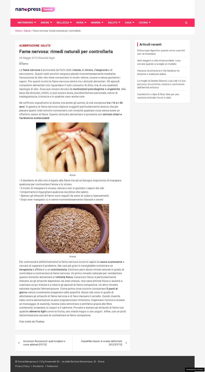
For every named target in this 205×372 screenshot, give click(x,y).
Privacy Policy (22, 366)
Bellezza (63, 22)
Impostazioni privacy (194, 369)
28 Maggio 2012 (28, 57)
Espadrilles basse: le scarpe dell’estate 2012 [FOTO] (101, 343)
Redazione (52, 366)
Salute (112, 22)
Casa (128, 22)
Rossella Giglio (47, 57)
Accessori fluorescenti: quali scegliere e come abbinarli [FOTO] (44, 343)
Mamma (95, 22)
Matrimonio (25, 22)
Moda (79, 22)
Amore (45, 22)
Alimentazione (29, 45)
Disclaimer (38, 366)
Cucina (143, 22)
